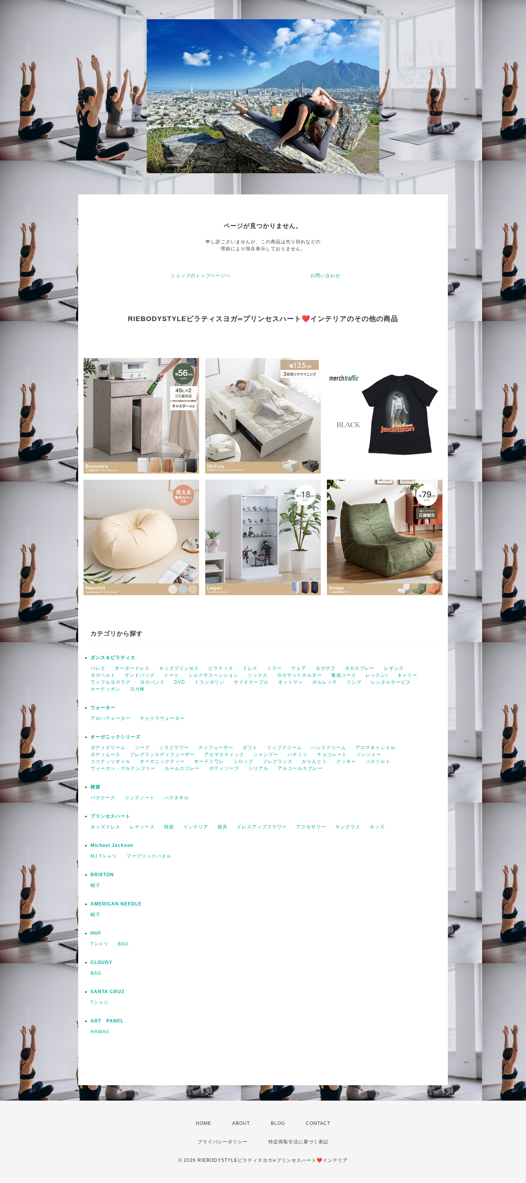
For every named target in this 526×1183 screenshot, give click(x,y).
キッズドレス (105, 827)
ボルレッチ (324, 682)
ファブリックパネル (148, 856)
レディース (142, 827)
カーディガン (105, 689)
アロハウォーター (110, 718)
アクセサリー (311, 827)
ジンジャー (368, 754)
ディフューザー (215, 747)
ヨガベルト (103, 675)
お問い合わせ (325, 275)
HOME (203, 1123)
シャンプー (265, 754)
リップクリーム (284, 747)
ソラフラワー (174, 747)
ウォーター (103, 707)
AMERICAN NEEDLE (116, 904)
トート (171, 675)
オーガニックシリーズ (115, 737)
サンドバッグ (140, 675)
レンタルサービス (391, 682)
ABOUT (241, 1123)
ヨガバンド (152, 682)
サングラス (347, 827)
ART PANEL (107, 1021)
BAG (123, 944)
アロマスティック (224, 754)
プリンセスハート (110, 816)
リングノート (140, 797)
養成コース (343, 675)
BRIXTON (102, 874)
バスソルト (377, 761)
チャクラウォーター (162, 718)
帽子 (95, 885)
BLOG (278, 1123)
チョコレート (332, 754)
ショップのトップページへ (201, 275)
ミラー (274, 668)
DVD (179, 682)
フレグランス (278, 761)
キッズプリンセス (179, 668)
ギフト (250, 747)
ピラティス (220, 668)
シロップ (243, 761)
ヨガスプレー (360, 668)
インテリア (195, 827)
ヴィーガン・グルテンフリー (123, 768)
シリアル (258, 768)
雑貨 (95, 787)
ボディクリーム (108, 747)
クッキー (346, 761)
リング (354, 682)
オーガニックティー (162, 761)
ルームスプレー (182, 768)
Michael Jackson (111, 845)
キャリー (407, 675)
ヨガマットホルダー (299, 675)
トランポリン (209, 682)
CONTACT (318, 1123)
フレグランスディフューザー (162, 754)
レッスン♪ (376, 675)
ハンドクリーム (328, 747)
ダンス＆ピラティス (113, 657)
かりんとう (314, 761)
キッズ (377, 827)
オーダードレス (132, 668)
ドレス (250, 668)
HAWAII (99, 1031)
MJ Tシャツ (103, 856)
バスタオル (176, 797)
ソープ (142, 747)
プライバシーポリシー (223, 1142)
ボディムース (105, 754)
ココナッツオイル (110, 761)
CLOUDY (101, 962)
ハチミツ (298, 754)
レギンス (394, 668)
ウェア (298, 668)
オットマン (290, 682)
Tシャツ (99, 944)
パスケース (103, 797)
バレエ (98, 668)
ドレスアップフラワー (262, 827)
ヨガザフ (325, 668)
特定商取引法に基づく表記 (298, 1142)
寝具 (223, 827)
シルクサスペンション (213, 675)
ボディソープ (224, 768)
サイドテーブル (251, 682)
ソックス (258, 675)
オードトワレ (209, 761)
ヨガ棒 (137, 689)
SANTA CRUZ (107, 991)
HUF (95, 933)
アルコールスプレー (300, 768)
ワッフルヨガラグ (110, 682)
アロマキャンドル (375, 747)
